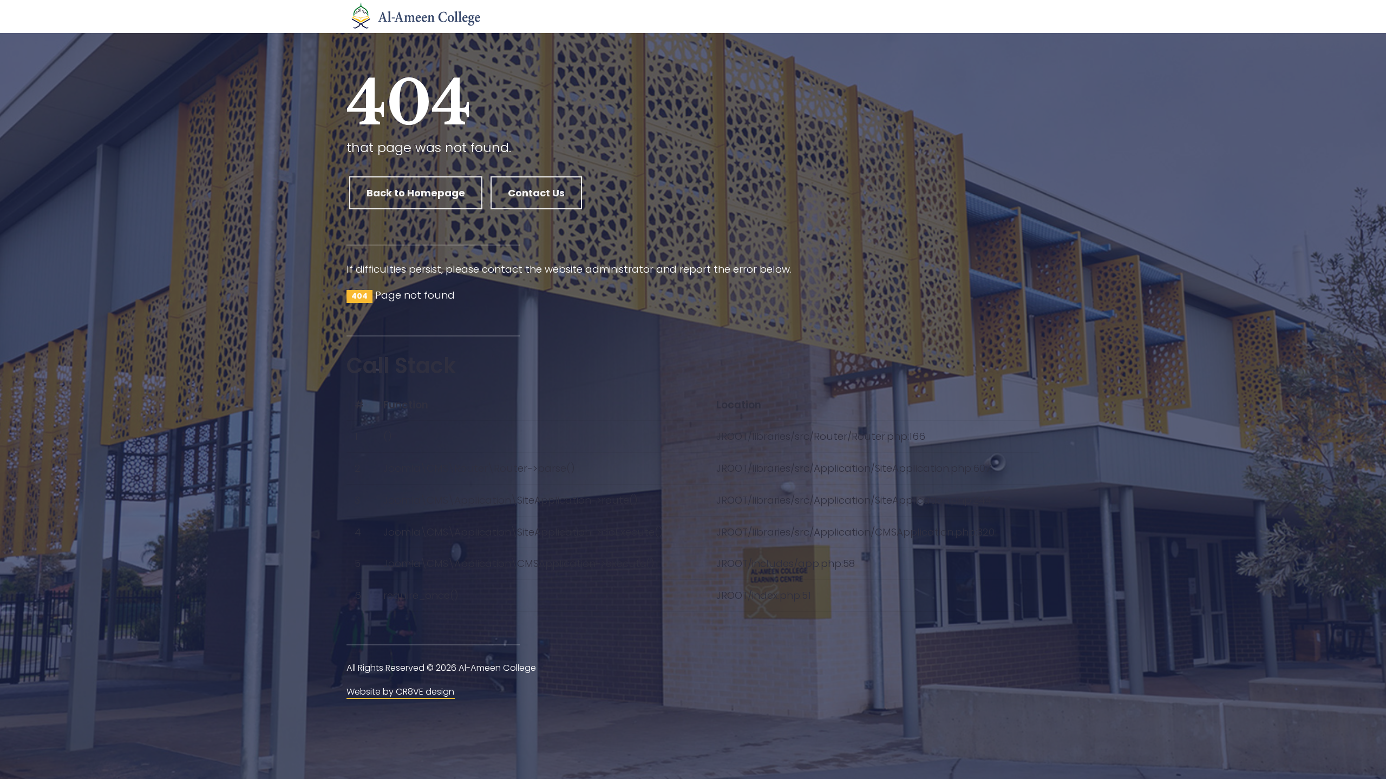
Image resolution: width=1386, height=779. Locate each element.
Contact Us (536, 193)
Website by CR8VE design (400, 691)
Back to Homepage (416, 193)
